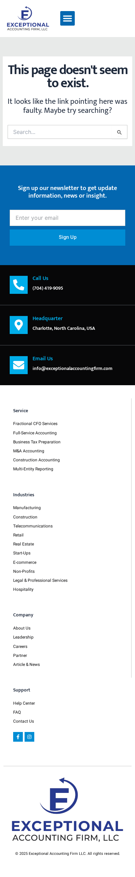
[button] (67, 18)
